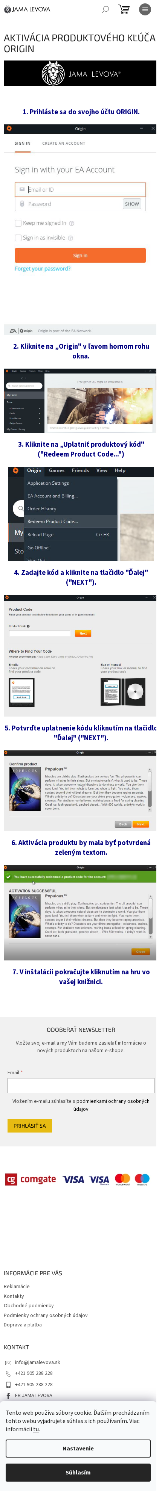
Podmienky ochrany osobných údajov (46, 1315)
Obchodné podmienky (29, 1306)
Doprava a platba (23, 1325)
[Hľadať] (105, 9)
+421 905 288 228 (34, 1373)
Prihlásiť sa (30, 1125)
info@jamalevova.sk (37, 1362)
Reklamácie (17, 1286)
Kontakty (14, 1296)
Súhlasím (78, 1472)
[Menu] (145, 9)
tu (36, 1429)
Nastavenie (78, 1448)
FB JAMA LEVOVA (33, 1395)
